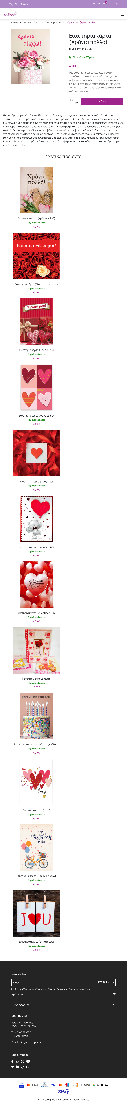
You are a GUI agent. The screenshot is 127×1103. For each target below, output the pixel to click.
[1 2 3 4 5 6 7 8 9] (74, 103)
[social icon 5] (12, 1067)
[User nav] (99, 4)
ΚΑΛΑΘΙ (102, 101)
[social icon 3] (22, 1061)
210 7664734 (24, 1032)
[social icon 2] (17, 1061)
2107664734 (21, 4)
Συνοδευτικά (28, 22)
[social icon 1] (12, 1061)
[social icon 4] (28, 1061)
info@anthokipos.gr (30, 1042)
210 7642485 (23, 1036)
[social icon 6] (17, 1067)
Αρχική (14, 22)
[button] (15, 169)
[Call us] (11, 4)
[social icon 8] (27, 1067)
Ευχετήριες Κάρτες (48, 22)
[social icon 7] (22, 1067)
